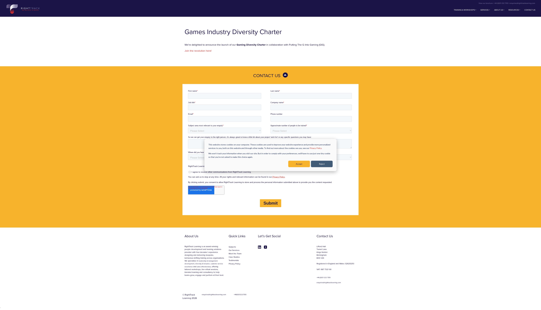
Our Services (234, 250)
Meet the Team (235, 254)
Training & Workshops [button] (464, 10)
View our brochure (486, 3)
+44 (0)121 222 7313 (501, 3)
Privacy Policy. (316, 148)
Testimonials (234, 260)
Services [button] (484, 10)
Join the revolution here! (198, 50)
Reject (322, 164)
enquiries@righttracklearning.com (522, 3)
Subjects (232, 247)
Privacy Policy (234, 264)
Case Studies (234, 257)
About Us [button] (498, 10)
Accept (299, 164)
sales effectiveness (204, 267)
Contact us (529, 10)
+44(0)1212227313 (240, 295)
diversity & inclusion (202, 264)
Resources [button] (513, 10)
